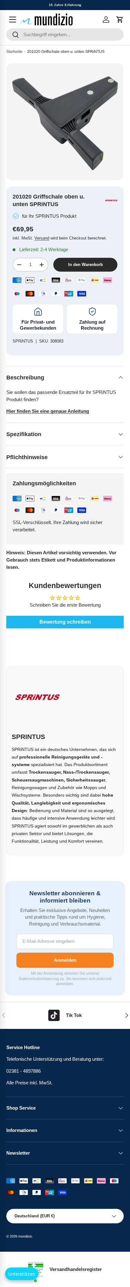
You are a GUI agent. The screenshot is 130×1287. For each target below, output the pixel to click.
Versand (41, 238)
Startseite (14, 51)
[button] (120, 19)
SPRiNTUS (23, 341)
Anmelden (65, 960)
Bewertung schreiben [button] (65, 622)
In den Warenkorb (85, 264)
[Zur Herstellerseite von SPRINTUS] (111, 200)
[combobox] (65, 34)
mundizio (25, 1236)
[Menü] (12, 19)
